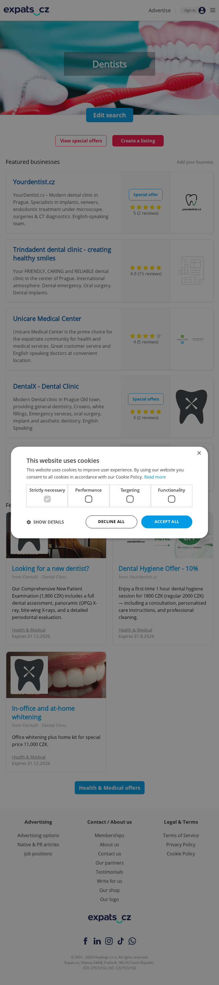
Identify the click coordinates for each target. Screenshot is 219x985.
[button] (45, 522)
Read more (155, 477)
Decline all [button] (111, 521)
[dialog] (109, 492)
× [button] (199, 453)
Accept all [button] (167, 521)
